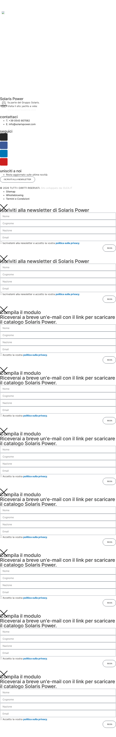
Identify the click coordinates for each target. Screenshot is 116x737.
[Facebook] (4, 145)
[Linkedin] (4, 153)
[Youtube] (4, 162)
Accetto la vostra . (25, 354)
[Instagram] (4, 137)
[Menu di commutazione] (58, 5)
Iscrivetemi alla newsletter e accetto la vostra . (41, 243)
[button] (18, 12)
